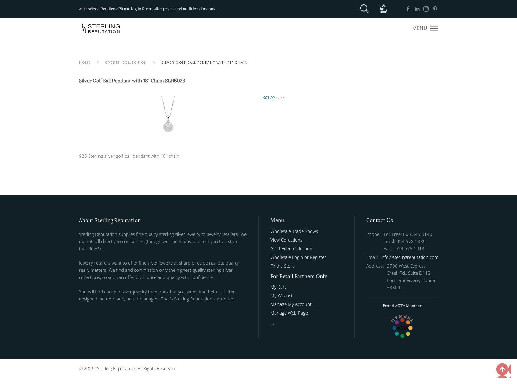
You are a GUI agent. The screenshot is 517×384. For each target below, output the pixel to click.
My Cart (278, 287)
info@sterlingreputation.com (409, 257)
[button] (425, 28)
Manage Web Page (289, 313)
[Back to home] (101, 28)
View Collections (286, 240)
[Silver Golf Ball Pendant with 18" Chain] (168, 116)
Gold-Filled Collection (291, 248)
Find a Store (282, 266)
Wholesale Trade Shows (294, 231)
